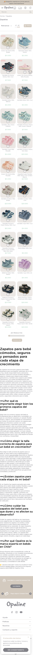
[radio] (16, 25)
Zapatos (9, 16)
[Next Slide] (30, 594)
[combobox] (16, 12)
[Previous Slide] (2, 594)
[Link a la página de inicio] (2, 16)
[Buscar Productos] (30, 12)
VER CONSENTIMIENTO (16, 650)
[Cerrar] (28, 637)
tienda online (10, 566)
